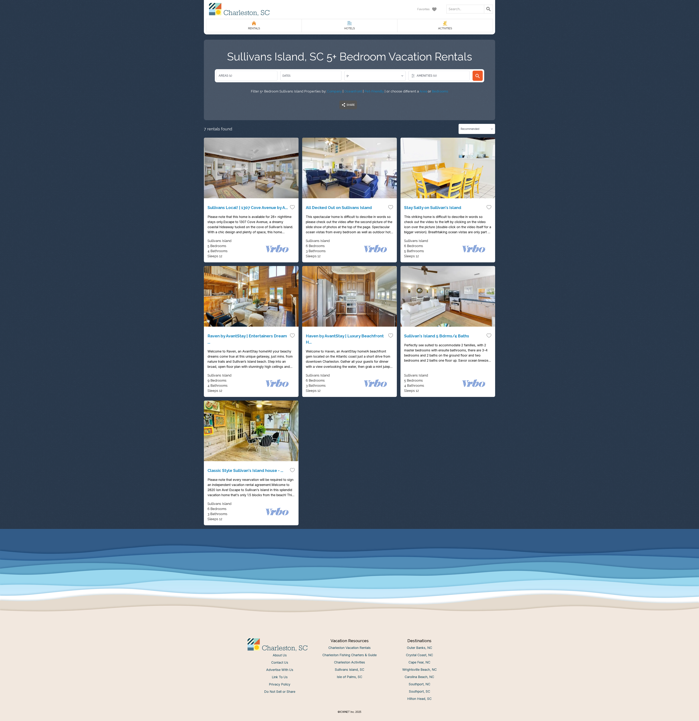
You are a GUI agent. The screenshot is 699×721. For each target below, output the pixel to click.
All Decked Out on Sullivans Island (339, 207)
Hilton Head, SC (419, 699)
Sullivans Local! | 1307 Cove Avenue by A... (248, 207)
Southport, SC (419, 691)
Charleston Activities (349, 662)
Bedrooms (440, 91)
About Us (280, 655)
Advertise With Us (279, 670)
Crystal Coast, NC (419, 655)
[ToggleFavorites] (292, 207)
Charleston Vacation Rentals (349, 648)
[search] (478, 76)
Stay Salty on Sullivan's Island (432, 207)
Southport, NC (419, 684)
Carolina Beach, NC (419, 677)
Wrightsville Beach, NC (419, 669)
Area (423, 91)
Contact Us (279, 662)
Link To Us (280, 677)
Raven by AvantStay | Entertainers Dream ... (247, 339)
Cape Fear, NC (419, 662)
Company (334, 91)
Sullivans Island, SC (349, 669)
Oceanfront (353, 91)
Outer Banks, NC (419, 648)
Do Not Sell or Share (279, 692)
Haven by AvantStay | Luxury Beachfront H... (345, 339)
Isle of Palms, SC (349, 677)
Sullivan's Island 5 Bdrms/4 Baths (436, 336)
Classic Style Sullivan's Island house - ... (245, 470)
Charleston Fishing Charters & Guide (349, 655)
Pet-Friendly (374, 91)
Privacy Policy (279, 684)
